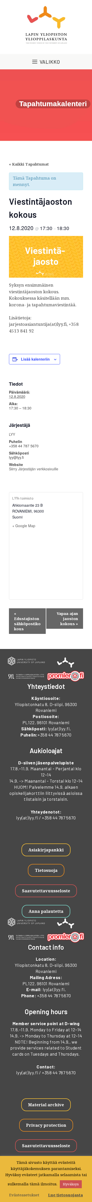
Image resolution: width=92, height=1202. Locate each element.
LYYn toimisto (22, 498)
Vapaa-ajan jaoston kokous (67, 618)
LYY (12, 434)
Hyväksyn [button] (71, 1184)
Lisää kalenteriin (35, 359)
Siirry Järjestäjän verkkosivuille (33, 468)
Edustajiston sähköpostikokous (27, 621)
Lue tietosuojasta (65, 1194)
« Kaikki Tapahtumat (29, 164)
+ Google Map (23, 525)
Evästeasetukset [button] (24, 1194)
